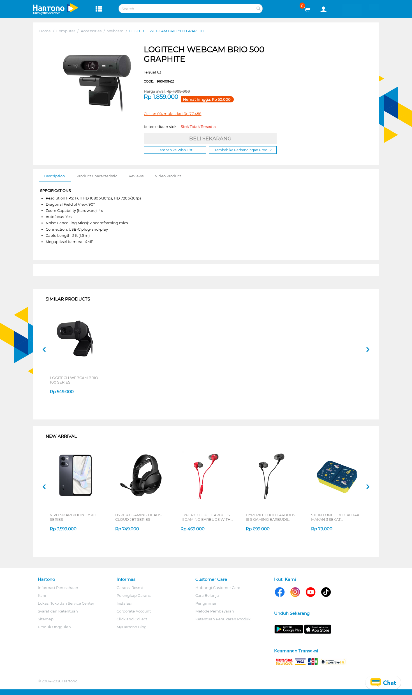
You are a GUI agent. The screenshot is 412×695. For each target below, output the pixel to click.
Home (45, 31)
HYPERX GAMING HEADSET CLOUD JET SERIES (140, 517)
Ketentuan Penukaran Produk (223, 619)
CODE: (159, 81)
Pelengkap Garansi (134, 595)
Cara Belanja (207, 595)
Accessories (91, 31)
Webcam (115, 31)
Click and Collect (132, 619)
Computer (65, 31)
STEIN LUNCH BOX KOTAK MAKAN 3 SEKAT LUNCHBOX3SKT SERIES (335, 517)
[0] (309, 8)
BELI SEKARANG (210, 139)
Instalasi (124, 603)
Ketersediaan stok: (180, 126)
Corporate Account (134, 611)
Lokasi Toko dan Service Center (66, 603)
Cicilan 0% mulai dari (172, 113)
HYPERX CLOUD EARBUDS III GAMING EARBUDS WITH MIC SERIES (205, 517)
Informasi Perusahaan (58, 587)
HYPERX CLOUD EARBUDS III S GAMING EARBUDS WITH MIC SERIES (270, 517)
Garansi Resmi (130, 587)
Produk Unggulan (54, 627)
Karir (42, 595)
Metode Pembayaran (214, 611)
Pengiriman (206, 603)
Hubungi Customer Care (217, 587)
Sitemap (46, 619)
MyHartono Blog (132, 627)
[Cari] (258, 9)
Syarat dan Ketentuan (58, 611)
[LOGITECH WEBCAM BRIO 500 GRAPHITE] (97, 83)
